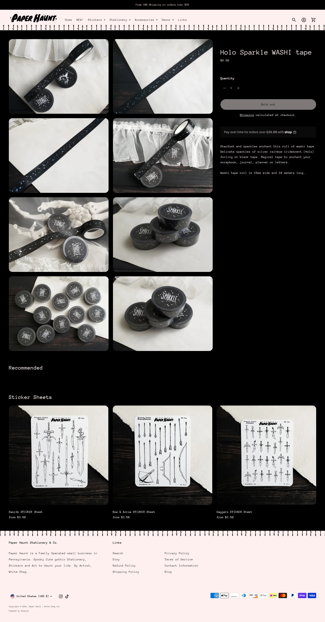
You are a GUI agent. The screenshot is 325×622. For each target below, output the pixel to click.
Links (182, 19)
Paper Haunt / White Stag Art (44, 606)
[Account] (304, 20)
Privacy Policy (177, 553)
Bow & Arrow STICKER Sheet (134, 512)
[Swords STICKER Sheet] (58, 455)
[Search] (294, 20)
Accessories (144, 19)
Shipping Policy (126, 571)
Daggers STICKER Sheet (234, 512)
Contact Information (181, 565)
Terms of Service (179, 559)
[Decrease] (225, 88)
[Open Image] (59, 76)
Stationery (118, 19)
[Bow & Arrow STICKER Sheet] (162, 455)
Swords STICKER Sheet (26, 512)
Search (118, 553)
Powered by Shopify (19, 611)
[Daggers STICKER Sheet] (266, 455)
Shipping (247, 115)
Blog (168, 571)
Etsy (116, 559)
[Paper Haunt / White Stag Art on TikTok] (67, 596)
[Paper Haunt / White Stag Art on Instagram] (61, 596)
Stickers (95, 19)
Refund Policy (124, 565)
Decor (166, 19)
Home (68, 19)
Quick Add (59, 498)
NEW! (80, 19)
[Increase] (238, 88)
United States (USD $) (33, 596)
